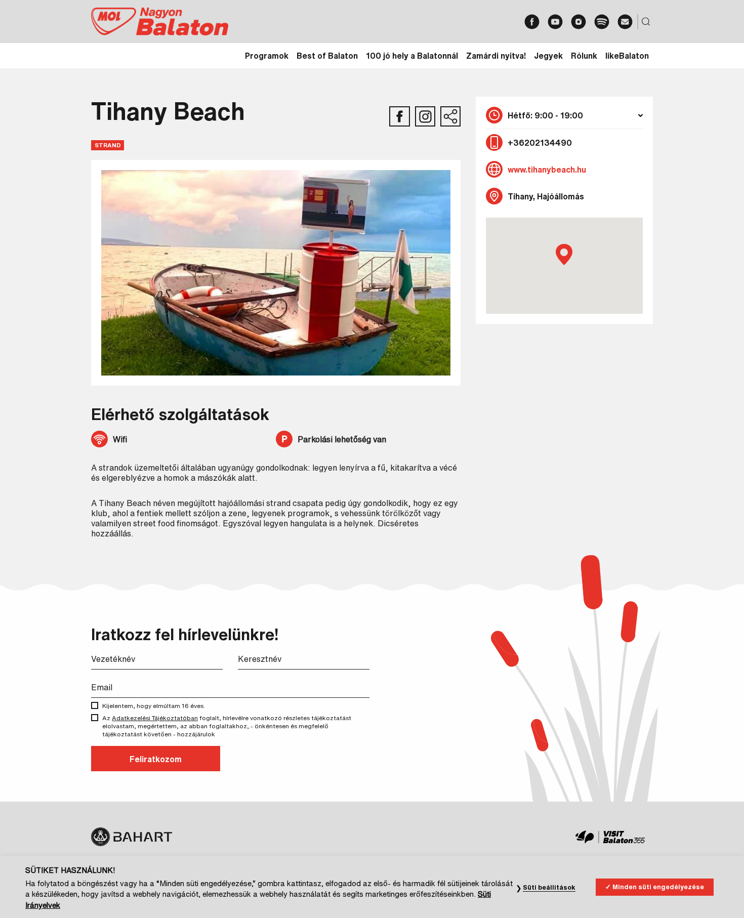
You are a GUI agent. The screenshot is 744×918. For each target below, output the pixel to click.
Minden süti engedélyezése (658, 887)
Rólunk (584, 56)
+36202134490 (540, 143)
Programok (266, 56)
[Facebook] (532, 21)
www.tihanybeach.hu (547, 169)
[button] (564, 254)
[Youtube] (555, 21)
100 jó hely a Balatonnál (412, 56)
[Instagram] (578, 21)
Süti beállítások (549, 887)
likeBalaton (627, 56)
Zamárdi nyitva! (496, 56)
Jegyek (548, 56)
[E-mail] (625, 21)
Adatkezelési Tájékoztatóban (155, 718)
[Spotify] (601, 21)
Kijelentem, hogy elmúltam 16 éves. (153, 705)
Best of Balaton (327, 56)
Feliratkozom (156, 759)
